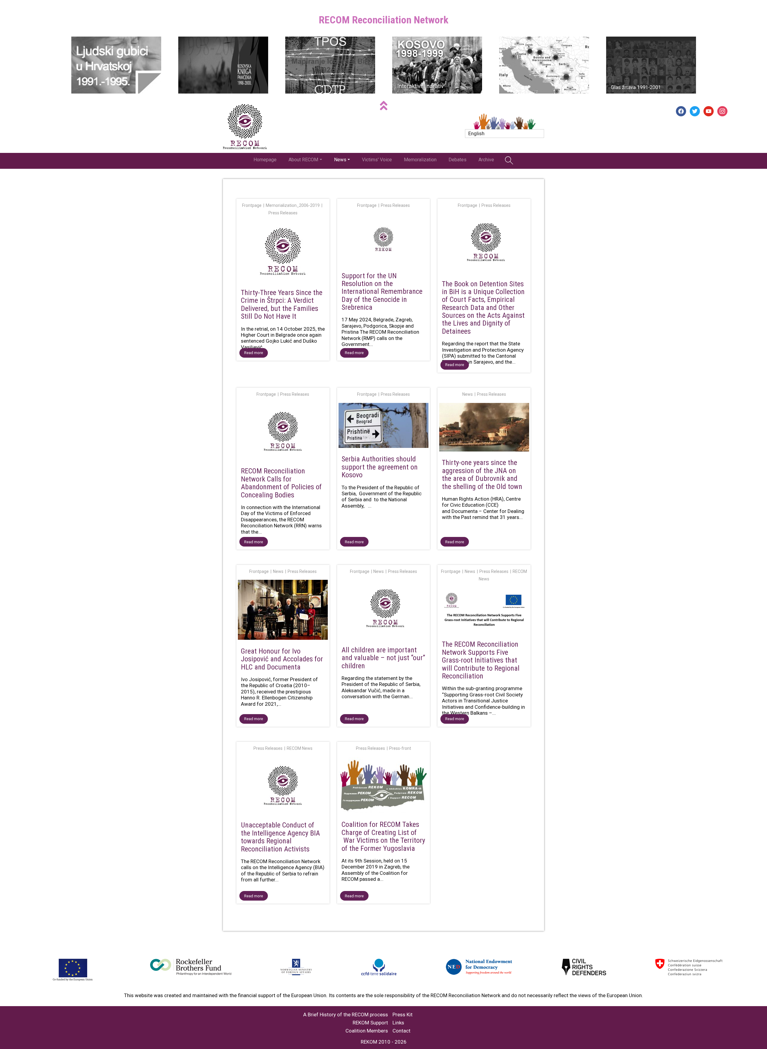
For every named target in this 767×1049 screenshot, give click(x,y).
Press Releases (283, 212)
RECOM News (299, 748)
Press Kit (402, 1014)
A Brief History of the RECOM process (345, 1014)
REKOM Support (370, 1022)
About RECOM (303, 159)
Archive (486, 159)
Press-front (400, 748)
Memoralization (420, 159)
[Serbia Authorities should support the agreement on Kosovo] (383, 426)
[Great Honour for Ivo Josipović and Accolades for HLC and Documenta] (283, 611)
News (340, 159)
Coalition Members (366, 1030)
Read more (253, 352)
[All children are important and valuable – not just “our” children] (383, 610)
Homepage (265, 159)
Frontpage (252, 205)
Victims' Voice (377, 159)
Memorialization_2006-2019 (293, 205)
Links (398, 1022)
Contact (401, 1030)
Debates (457, 159)
